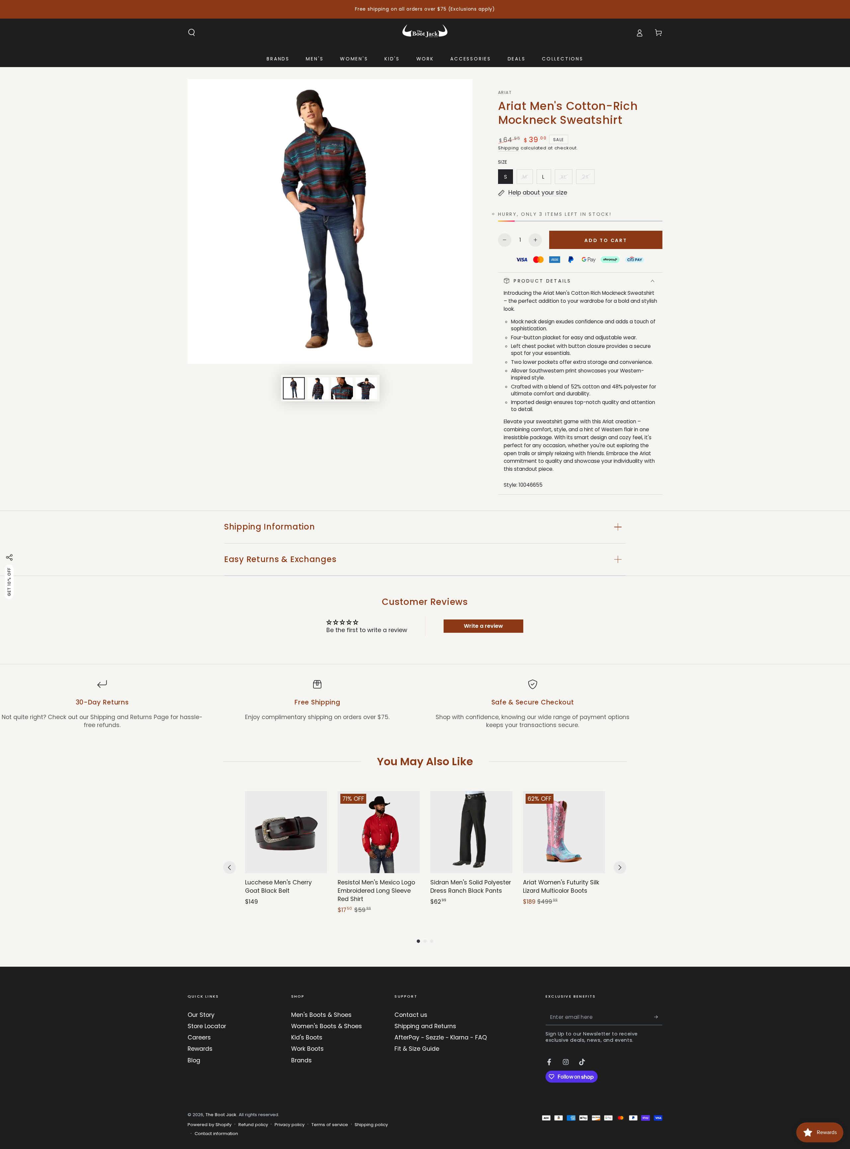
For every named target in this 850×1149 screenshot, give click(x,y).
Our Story (201, 1015)
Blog (194, 1060)
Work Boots (307, 1049)
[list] (425, 704)
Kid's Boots (306, 1037)
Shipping (508, 148)
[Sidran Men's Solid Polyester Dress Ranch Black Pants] (471, 832)
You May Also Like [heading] (425, 761)
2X (588, 178)
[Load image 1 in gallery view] (294, 388)
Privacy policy (289, 1125)
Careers (199, 1037)
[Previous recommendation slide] (229, 867)
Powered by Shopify (209, 1125)
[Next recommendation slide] (620, 867)
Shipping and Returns (425, 1026)
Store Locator (207, 1026)
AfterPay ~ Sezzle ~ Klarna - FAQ (440, 1037)
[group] (286, 853)
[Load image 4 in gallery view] (366, 388)
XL (566, 178)
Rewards (200, 1049)
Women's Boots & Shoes (326, 1026)
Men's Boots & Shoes (321, 1015)
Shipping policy (371, 1125)
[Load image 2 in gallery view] (318, 388)
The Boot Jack (221, 1114)
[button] (191, 33)
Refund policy (253, 1125)
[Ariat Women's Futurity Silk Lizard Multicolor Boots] (564, 832)
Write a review (483, 626)
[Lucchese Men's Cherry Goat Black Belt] (286, 832)
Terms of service (329, 1125)
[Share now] (9, 557)
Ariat (505, 92)
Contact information (216, 1134)
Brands (301, 1060)
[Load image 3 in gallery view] (342, 388)
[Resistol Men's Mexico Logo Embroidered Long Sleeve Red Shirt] (379, 832)
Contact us (410, 1015)
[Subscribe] (658, 1017)
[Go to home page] (425, 32)
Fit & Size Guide (416, 1049)
